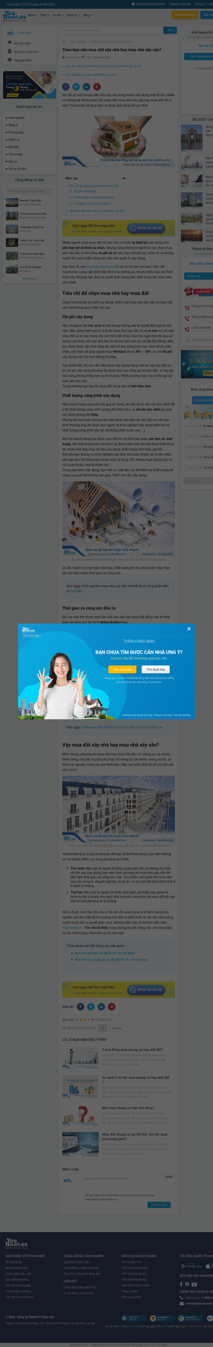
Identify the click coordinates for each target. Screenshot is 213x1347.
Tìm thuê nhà (156, 669)
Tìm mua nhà (122, 669)
